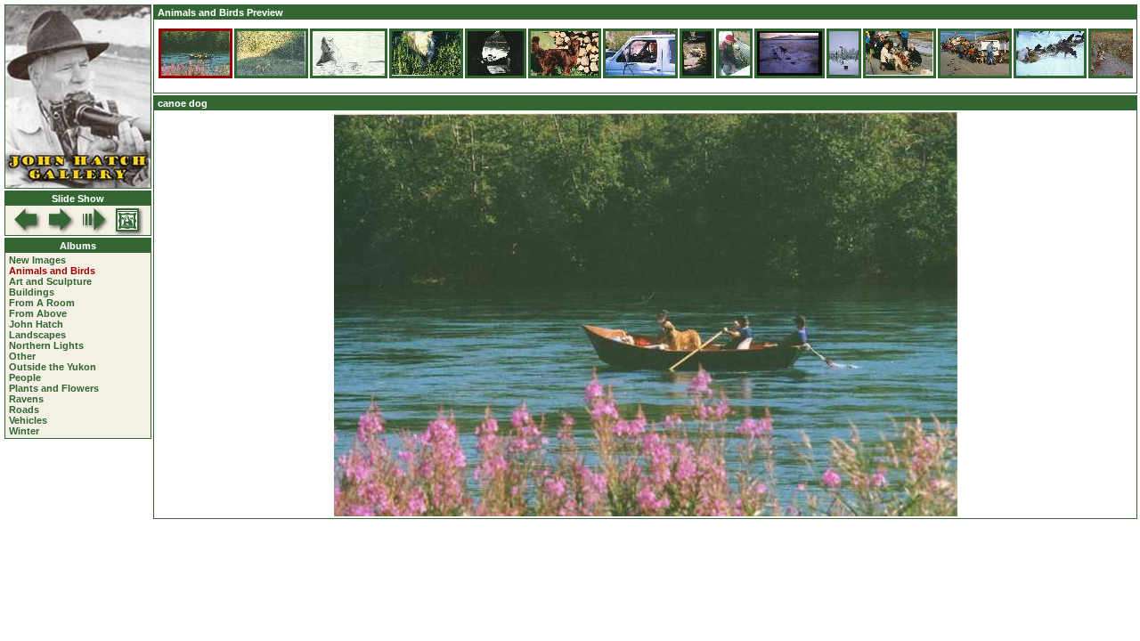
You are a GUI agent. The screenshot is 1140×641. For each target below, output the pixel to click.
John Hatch (36, 324)
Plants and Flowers (54, 388)
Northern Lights (46, 345)
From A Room (42, 302)
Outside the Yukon (52, 366)
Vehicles (28, 420)
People (25, 377)
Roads (24, 409)
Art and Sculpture (50, 281)
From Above (38, 313)
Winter (24, 431)
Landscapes (37, 334)
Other (22, 356)
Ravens (26, 399)
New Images (37, 260)
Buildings (31, 292)
